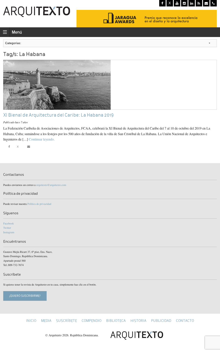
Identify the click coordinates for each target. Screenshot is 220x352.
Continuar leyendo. (42, 139)
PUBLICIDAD (161, 321)
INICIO (31, 321)
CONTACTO (185, 321)
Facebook (8, 223)
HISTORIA (138, 321)
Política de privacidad (39, 204)
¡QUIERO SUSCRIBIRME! (25, 295)
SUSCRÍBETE (66, 321)
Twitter (7, 228)
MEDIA (46, 321)
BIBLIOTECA (116, 321)
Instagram (8, 232)
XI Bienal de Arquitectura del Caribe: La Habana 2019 (58, 115)
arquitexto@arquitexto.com (51, 185)
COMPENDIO (91, 321)
